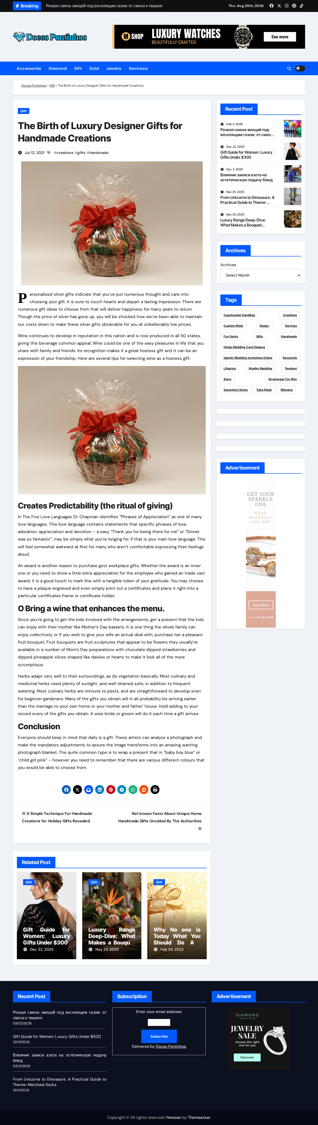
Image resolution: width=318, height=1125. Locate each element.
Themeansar (199, 1117)
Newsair (174, 1117)
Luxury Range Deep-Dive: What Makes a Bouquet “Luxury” (111, 939)
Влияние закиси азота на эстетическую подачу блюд (246, 177)
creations (65, 152)
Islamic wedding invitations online (248, 358)
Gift (78, 68)
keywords (290, 358)
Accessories (29, 68)
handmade (99, 152)
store (227, 379)
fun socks (231, 336)
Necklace (138, 68)
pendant (291, 368)
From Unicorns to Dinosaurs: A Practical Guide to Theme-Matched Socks (247, 202)
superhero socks (236, 390)
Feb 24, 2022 (172, 949)
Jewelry (113, 68)
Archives (228, 264)
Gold (94, 68)
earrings (291, 326)
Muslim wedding (260, 368)
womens (286, 390)
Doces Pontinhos (33, 85)
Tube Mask (264, 390)
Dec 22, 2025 (41, 949)
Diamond (58, 68)
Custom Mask (233, 326)
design (264, 326)
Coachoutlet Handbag (239, 315)
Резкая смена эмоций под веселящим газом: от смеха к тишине (246, 134)
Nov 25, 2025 (107, 949)
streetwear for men (282, 379)
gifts (81, 152)
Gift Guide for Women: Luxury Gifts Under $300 (46, 936)
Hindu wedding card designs (244, 347)
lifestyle (230, 368)
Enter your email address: (159, 1029)
